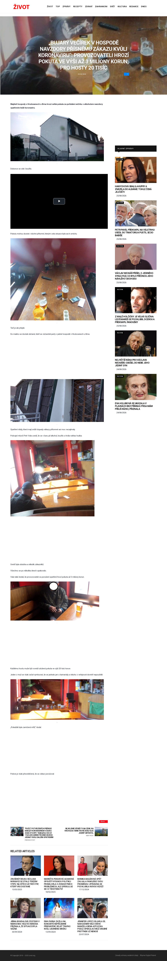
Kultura (122, 6)
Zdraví (88, 6)
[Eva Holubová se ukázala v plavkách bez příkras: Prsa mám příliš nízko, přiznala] (136, 387)
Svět (112, 6)
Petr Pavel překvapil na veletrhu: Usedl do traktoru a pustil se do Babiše (135, 232)
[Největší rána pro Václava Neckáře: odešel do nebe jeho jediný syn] (136, 343)
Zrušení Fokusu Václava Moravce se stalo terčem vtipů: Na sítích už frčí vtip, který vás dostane (24, 883)
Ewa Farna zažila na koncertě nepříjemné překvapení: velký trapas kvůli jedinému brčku (57, 925)
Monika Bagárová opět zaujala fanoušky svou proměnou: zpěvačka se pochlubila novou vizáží (90, 883)
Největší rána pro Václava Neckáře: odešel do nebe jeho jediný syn (132, 362)
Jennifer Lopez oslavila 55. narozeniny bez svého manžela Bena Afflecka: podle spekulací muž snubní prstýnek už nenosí (92, 926)
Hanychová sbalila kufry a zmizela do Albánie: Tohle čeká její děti (133, 189)
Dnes (143, 6)
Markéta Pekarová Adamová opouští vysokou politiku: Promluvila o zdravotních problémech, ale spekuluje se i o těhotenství (59, 884)
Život (50, 6)
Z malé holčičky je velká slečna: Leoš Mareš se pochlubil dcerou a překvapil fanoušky (135, 319)
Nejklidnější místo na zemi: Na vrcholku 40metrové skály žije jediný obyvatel (78, 832)
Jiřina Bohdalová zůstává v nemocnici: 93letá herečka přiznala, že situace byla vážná (25, 925)
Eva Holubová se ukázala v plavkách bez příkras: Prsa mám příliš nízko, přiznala (134, 406)
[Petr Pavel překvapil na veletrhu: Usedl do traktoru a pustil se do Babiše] (136, 213)
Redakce (133, 6)
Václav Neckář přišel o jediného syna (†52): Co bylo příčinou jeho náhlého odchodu (134, 276)
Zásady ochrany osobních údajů (126, 955)
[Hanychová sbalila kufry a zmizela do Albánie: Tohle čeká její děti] (136, 170)
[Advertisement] (59, 357)
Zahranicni (101, 6)
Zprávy (66, 6)
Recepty (77, 6)
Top (58, 6)
